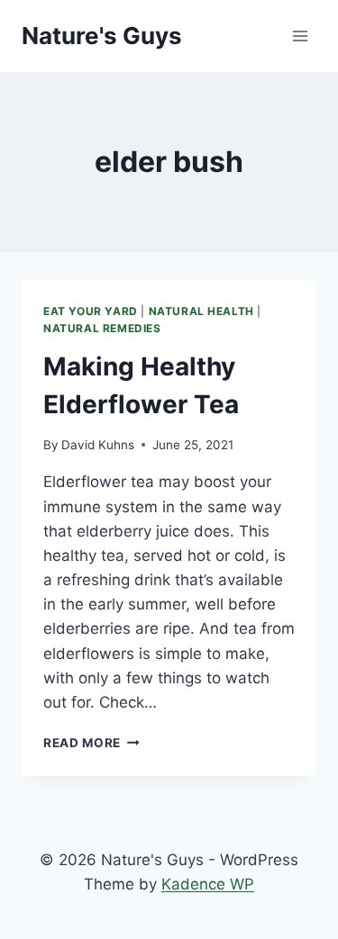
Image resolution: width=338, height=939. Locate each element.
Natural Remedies (102, 328)
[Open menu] (299, 36)
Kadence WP (207, 884)
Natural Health (201, 311)
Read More (91, 743)
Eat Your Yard (90, 311)
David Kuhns (97, 445)
